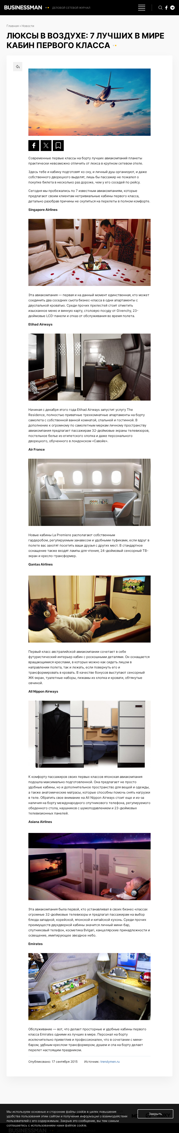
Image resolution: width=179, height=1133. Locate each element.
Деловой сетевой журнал (71, 7)
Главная (13, 26)
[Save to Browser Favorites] (58, 145)
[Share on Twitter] (46, 145)
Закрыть (155, 1114)
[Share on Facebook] (33, 145)
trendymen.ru (110, 1061)
